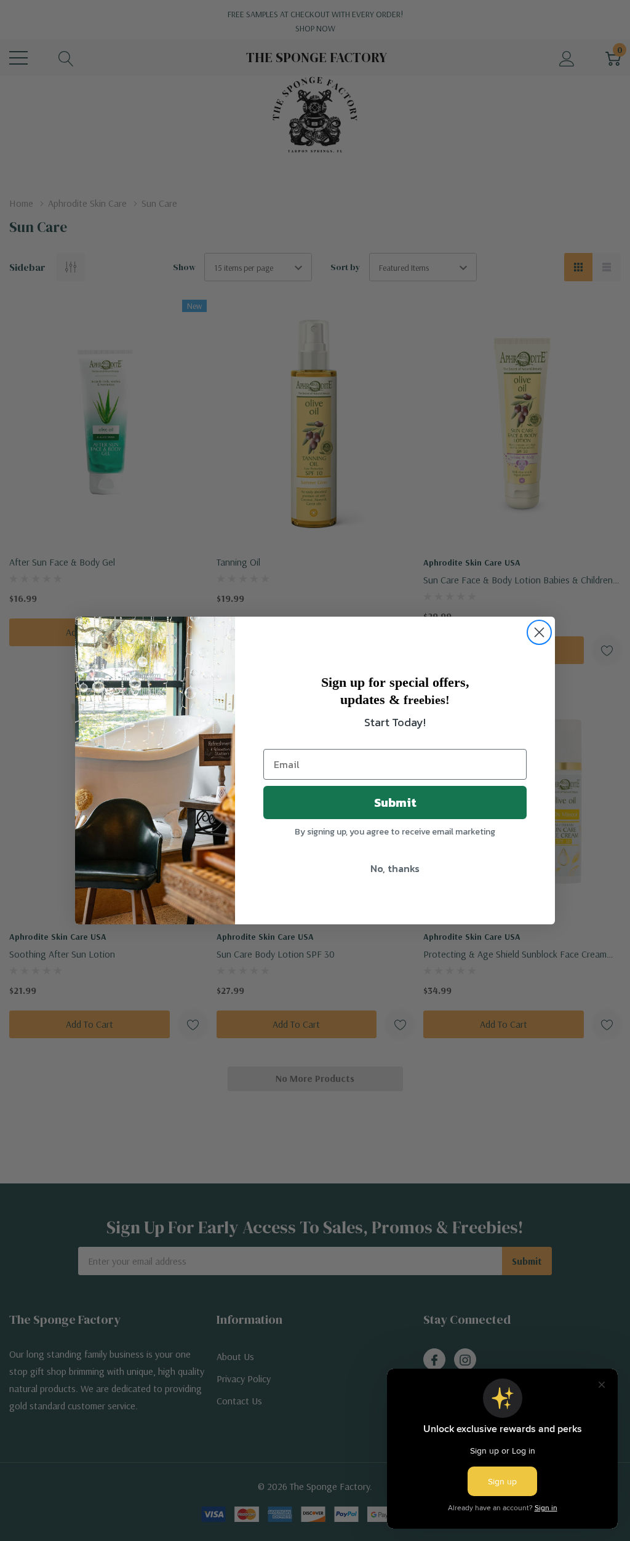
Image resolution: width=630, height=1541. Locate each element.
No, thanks (395, 868)
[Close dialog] (539, 632)
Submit (395, 802)
